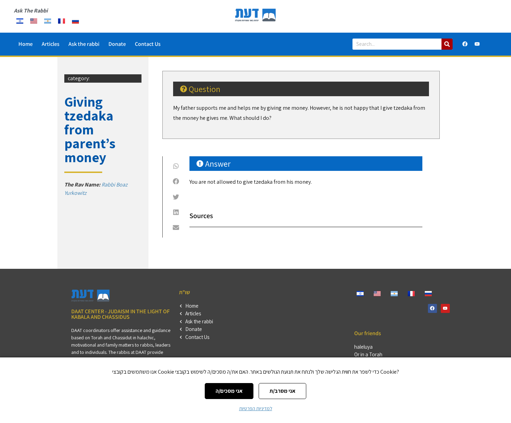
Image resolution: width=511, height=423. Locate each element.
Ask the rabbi (83, 44)
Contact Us (148, 44)
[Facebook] (465, 44)
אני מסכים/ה (229, 391)
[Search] (447, 44)
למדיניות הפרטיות (255, 408)
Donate (117, 44)
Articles (50, 44)
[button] (176, 166)
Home (25, 44)
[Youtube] (477, 44)
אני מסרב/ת (282, 391)
